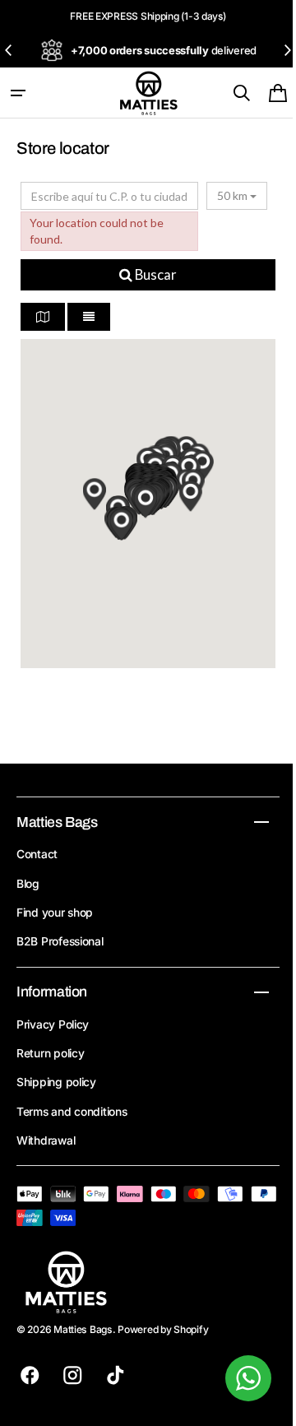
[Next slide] (287, 50)
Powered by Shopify (163, 1329)
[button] (18, 93)
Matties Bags (83, 1329)
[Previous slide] (9, 50)
